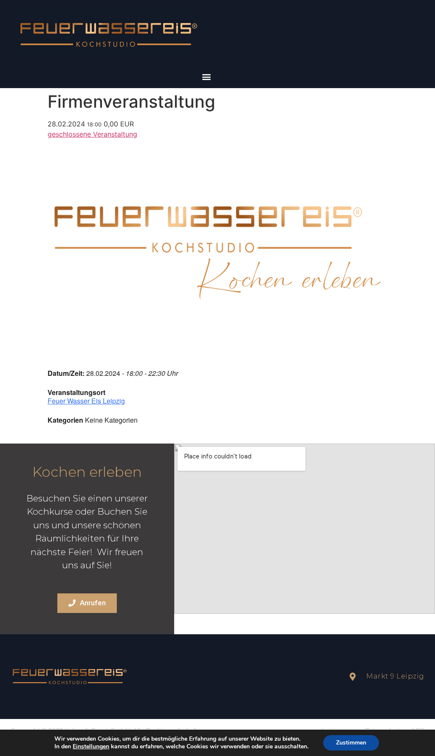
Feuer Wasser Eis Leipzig (86, 401)
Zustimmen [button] (351, 743)
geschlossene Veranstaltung (92, 134)
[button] (206, 77)
